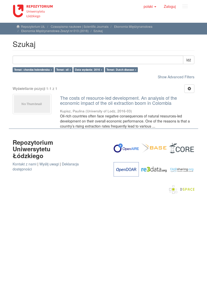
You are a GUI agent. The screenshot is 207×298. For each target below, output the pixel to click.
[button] (150, 6)
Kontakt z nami (24, 163)
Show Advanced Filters (176, 76)
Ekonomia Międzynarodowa (133, 26)
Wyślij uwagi (49, 163)
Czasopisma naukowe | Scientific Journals (80, 26)
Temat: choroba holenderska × (33, 69)
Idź (188, 59)
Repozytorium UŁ (33, 26)
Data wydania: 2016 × (88, 69)
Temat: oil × (63, 69)
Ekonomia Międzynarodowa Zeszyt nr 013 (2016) (55, 31)
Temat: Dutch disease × (121, 69)
